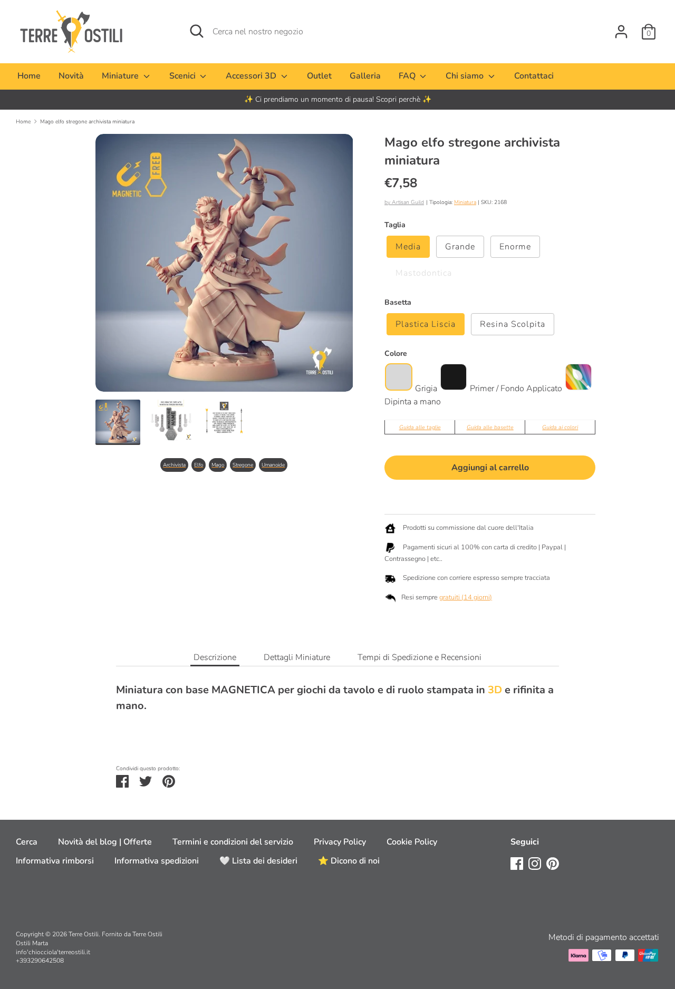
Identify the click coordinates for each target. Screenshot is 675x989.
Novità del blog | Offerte (105, 842)
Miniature (121, 76)
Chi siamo (466, 76)
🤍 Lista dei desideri (258, 861)
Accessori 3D (252, 76)
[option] (337, 100)
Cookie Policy (412, 842)
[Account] (621, 27)
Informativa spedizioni (156, 861)
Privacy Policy (340, 842)
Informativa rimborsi (55, 861)
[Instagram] (534, 863)
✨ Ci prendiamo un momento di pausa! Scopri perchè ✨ (337, 99)
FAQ (408, 76)
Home (29, 76)
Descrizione (215, 657)
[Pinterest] (552, 863)
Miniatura (465, 202)
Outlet (319, 76)
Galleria (365, 76)
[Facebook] (516, 863)
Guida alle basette (490, 427)
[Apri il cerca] (196, 31)
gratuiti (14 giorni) (465, 597)
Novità (71, 76)
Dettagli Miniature (297, 657)
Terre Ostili (84, 934)
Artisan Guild (408, 202)
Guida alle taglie (420, 427)
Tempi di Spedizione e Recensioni (419, 657)
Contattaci (534, 76)
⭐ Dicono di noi (349, 861)
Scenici (183, 76)
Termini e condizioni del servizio (232, 842)
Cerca (26, 842)
